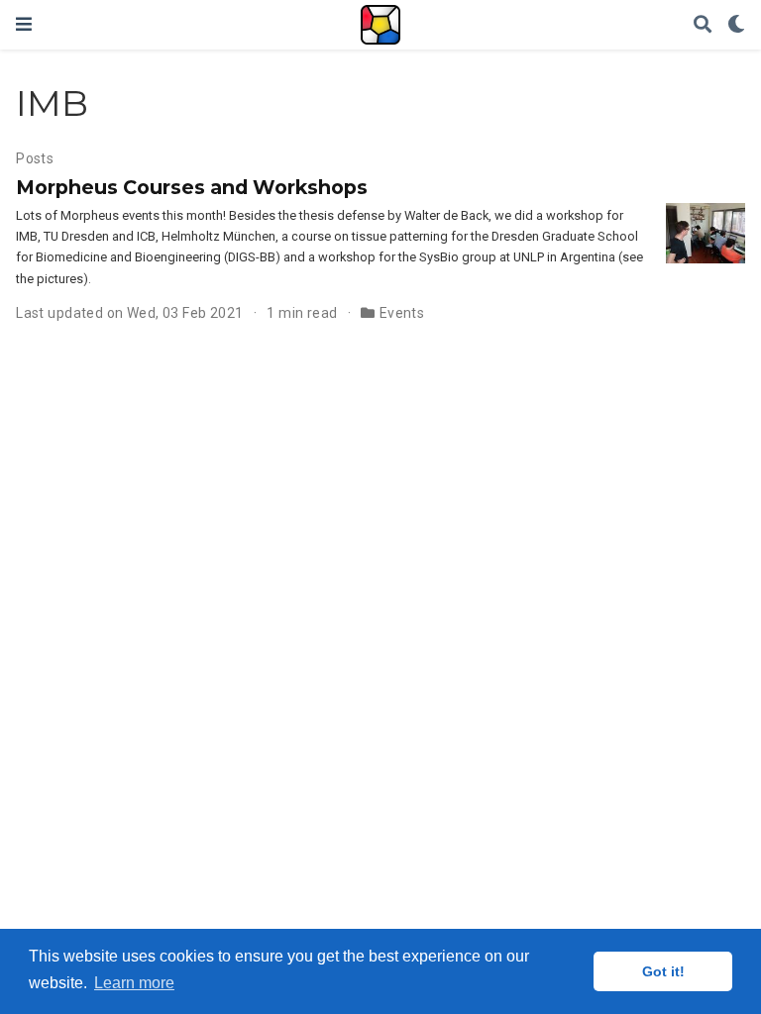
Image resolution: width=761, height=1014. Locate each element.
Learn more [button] (134, 982)
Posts (35, 158)
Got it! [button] (663, 971)
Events (402, 313)
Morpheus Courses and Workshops (192, 187)
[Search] (702, 25)
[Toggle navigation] (24, 24)
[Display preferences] (736, 25)
